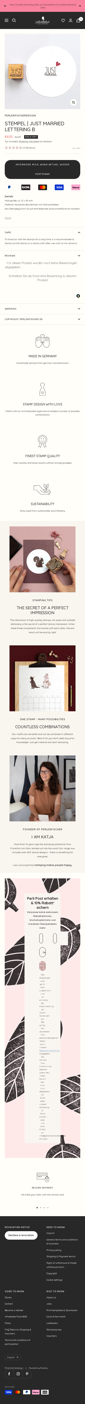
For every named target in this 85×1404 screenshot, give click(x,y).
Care (8, 232)
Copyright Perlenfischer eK (24, 319)
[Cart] (78, 20)
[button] (42, 277)
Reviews (10, 255)
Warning (11, 308)
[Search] (14, 20)
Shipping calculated (29, 141)
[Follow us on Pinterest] (27, 1373)
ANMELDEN (42, 966)
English (11, 1357)
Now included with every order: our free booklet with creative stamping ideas (43, 6)
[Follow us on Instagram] (18, 1373)
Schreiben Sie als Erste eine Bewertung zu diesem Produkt (42, 278)
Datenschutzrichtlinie (49, 1050)
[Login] (70, 20)
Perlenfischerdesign (20, 115)
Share (8, 217)
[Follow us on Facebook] (9, 1373)
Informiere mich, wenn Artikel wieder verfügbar (43, 169)
